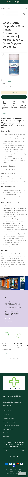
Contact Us (6, 414)
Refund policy (6, 436)
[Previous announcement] (3, 2)
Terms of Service (7, 432)
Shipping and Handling (9, 422)
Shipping (9, 80)
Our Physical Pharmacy (9, 418)
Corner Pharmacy (13, 469)
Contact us (5, 354)
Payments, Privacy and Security (11, 425)
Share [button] (4, 113)
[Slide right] (17, 358)
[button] (3, 14)
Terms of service (10, 473)
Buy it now (14, 97)
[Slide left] (10, 358)
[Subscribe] (23, 450)
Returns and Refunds (8, 429)
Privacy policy (20, 471)
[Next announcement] (25, 2)
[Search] (26, 8)
